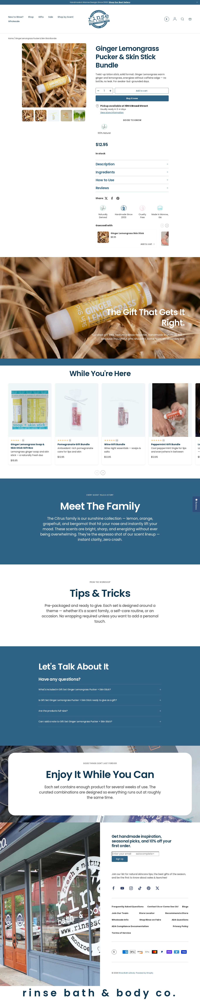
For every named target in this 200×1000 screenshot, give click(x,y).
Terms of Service (121, 932)
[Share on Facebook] (112, 198)
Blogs (185, 906)
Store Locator (147, 913)
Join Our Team (120, 913)
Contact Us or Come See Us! (162, 906)
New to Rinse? (15, 16)
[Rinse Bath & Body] (50, 904)
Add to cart (141, 90)
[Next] (81, 75)
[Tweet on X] (106, 198)
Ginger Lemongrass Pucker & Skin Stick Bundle (35, 38)
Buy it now (132, 98)
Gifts (41, 16)
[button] (190, 19)
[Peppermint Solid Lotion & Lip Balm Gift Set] (170, 410)
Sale (50, 16)
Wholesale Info (120, 919)
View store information (112, 112)
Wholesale (14, 21)
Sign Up (119, 858)
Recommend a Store (176, 913)
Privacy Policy (180, 926)
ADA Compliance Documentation (130, 926)
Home (10, 38)
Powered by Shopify (144, 973)
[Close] (197, 3)
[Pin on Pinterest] (118, 198)
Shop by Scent (65, 16)
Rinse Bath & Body (127, 973)
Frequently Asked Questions (127, 906)
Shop (31, 16)
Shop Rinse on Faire (150, 919)
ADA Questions (180, 919)
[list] (54, 75)
